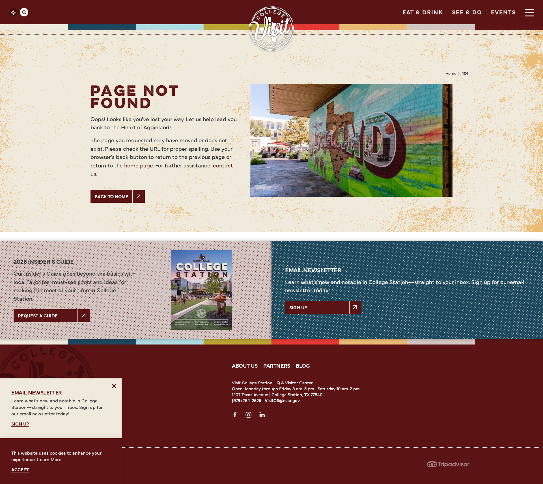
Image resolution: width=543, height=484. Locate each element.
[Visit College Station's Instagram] (250, 415)
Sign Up (298, 307)
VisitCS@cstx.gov (282, 400)
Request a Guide (38, 315)
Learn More (49, 459)
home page (138, 165)
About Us (245, 365)
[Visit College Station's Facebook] (236, 415)
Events (503, 12)
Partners (276, 365)
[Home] (271, 28)
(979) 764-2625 (246, 400)
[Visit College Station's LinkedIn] (263, 415)
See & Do (467, 12)
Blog (303, 365)
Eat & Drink (422, 12)
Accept (20, 469)
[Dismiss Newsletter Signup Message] (114, 386)
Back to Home (111, 196)
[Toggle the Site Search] (24, 12)
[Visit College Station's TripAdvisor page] (448, 465)
